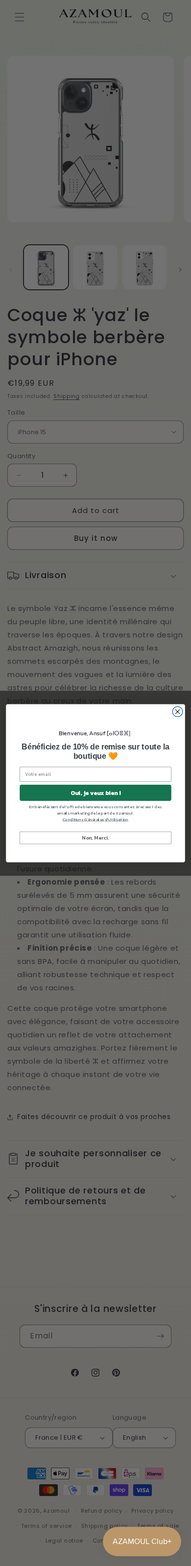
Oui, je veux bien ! (95, 792)
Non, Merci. (95, 837)
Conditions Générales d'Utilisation (95, 819)
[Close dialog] (177, 711)
